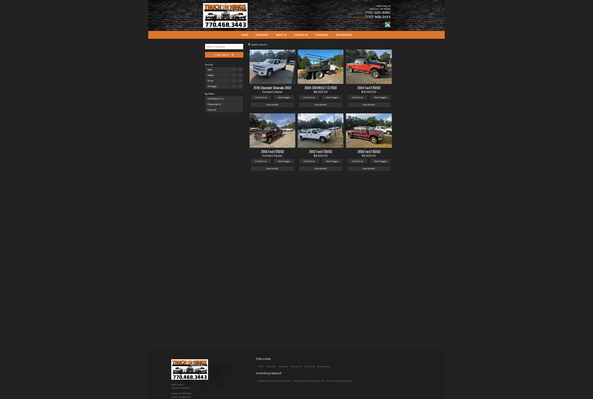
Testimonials (323, 366)
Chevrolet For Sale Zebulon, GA (308, 381)
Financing (310, 366)
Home (260, 366)
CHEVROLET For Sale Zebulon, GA (274, 381)
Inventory (271, 366)
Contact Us (296, 366)
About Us (283, 366)
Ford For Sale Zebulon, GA (339, 381)
